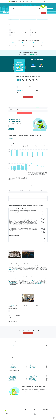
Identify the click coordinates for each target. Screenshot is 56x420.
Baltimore (42, 282)
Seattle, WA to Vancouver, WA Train (33, 380)
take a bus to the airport (38, 283)
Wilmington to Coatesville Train (32, 365)
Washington (38, 280)
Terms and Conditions (46, 417)
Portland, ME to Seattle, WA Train (33, 376)
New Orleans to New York (19, 304)
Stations (45, 19)
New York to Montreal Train (11, 375)
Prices (22, 19)
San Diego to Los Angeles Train (12, 376)
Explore (31, 1)
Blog (34, 1)
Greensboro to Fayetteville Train (12, 345)
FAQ (33, 19)
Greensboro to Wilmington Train (32, 347)
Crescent (13, 269)
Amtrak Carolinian (11, 193)
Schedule (11, 19)
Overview (16, 19)
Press (34, 413)
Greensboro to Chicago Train (11, 346)
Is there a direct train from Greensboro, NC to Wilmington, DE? (17, 208)
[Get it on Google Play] (41, 65)
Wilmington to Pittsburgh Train (12, 367)
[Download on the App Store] (33, 65)
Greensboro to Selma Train (11, 347)
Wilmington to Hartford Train (32, 367)
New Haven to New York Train (32, 374)
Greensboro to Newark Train (32, 346)
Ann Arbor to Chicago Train (32, 379)
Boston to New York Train (32, 378)
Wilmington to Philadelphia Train (12, 365)
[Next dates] (39, 80)
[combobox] (13, 13)
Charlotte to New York (43, 304)
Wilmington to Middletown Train (32, 366)
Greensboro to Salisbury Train (32, 345)
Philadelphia (34, 280)
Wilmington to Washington (13, 282)
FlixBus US (12, 305)
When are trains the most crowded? (14, 235)
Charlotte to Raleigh (30, 304)
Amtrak (15, 268)
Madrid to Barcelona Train (11, 379)
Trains (20, 1)
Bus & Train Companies (25, 1)
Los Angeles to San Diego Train (32, 375)
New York (39, 282)
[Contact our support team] (54, 418)
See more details (10, 138)
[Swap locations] (18, 13)
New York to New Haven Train (12, 378)
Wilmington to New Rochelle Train (12, 366)
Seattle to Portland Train (11, 374)
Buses (16, 1)
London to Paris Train (31, 377)
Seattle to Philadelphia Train (11, 380)
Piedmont (16, 269)
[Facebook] (6, 413)
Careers (35, 414)
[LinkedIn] (7, 413)
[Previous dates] (16, 80)
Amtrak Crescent (11, 192)
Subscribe (11, 129)
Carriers (28, 19)
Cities (39, 19)
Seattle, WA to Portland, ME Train (12, 377)
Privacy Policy (50, 417)
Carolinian (9, 269)
